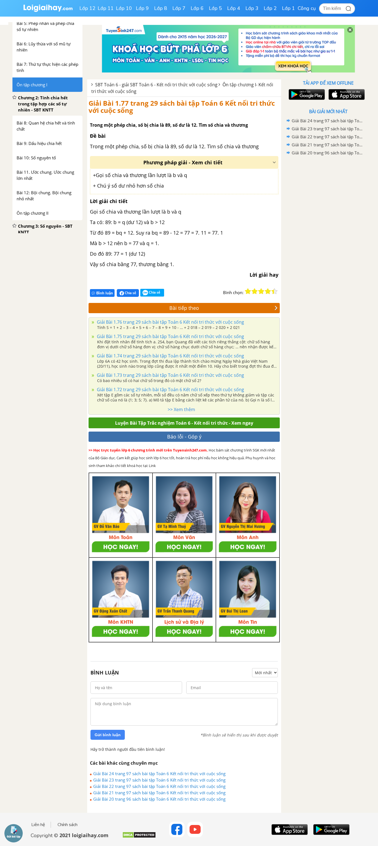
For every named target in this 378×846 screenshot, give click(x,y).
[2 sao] (254, 291)
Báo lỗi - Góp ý (184, 436)
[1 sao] (248, 291)
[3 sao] (261, 291)
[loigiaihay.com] (48, 10)
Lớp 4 (233, 8)
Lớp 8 (160, 8)
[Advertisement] (328, 245)
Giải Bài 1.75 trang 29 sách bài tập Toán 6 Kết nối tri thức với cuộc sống (170, 336)
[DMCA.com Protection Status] (139, 837)
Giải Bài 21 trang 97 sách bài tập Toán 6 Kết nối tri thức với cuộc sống (159, 792)
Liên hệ (38, 825)
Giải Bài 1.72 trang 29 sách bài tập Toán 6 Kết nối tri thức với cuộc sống (170, 389)
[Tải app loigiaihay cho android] (306, 94)
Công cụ (307, 8)
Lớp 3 (251, 8)
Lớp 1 (288, 8)
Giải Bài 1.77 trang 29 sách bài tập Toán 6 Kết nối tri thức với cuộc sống (182, 106)
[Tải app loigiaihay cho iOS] (346, 94)
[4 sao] (268, 291)
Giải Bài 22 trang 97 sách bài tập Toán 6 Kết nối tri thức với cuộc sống (159, 786)
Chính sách (67, 825)
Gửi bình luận (108, 735)
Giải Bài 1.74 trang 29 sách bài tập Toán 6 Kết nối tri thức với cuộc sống (170, 356)
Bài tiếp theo (184, 308)
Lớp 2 (270, 8)
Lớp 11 (106, 8)
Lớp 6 (197, 8)
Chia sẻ (130, 292)
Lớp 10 (124, 8)
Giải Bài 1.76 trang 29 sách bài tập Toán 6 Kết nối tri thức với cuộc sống (170, 322)
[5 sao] (274, 291)
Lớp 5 (215, 8)
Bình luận (104, 293)
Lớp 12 (87, 8)
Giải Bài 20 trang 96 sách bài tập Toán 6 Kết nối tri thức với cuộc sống (159, 799)
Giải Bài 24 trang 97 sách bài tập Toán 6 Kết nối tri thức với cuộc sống (159, 773)
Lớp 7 (178, 8)
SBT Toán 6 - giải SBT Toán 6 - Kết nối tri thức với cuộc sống (156, 85)
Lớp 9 (142, 8)
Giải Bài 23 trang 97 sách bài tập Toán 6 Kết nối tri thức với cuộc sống (159, 780)
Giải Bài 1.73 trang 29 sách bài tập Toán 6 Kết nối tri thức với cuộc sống (170, 375)
